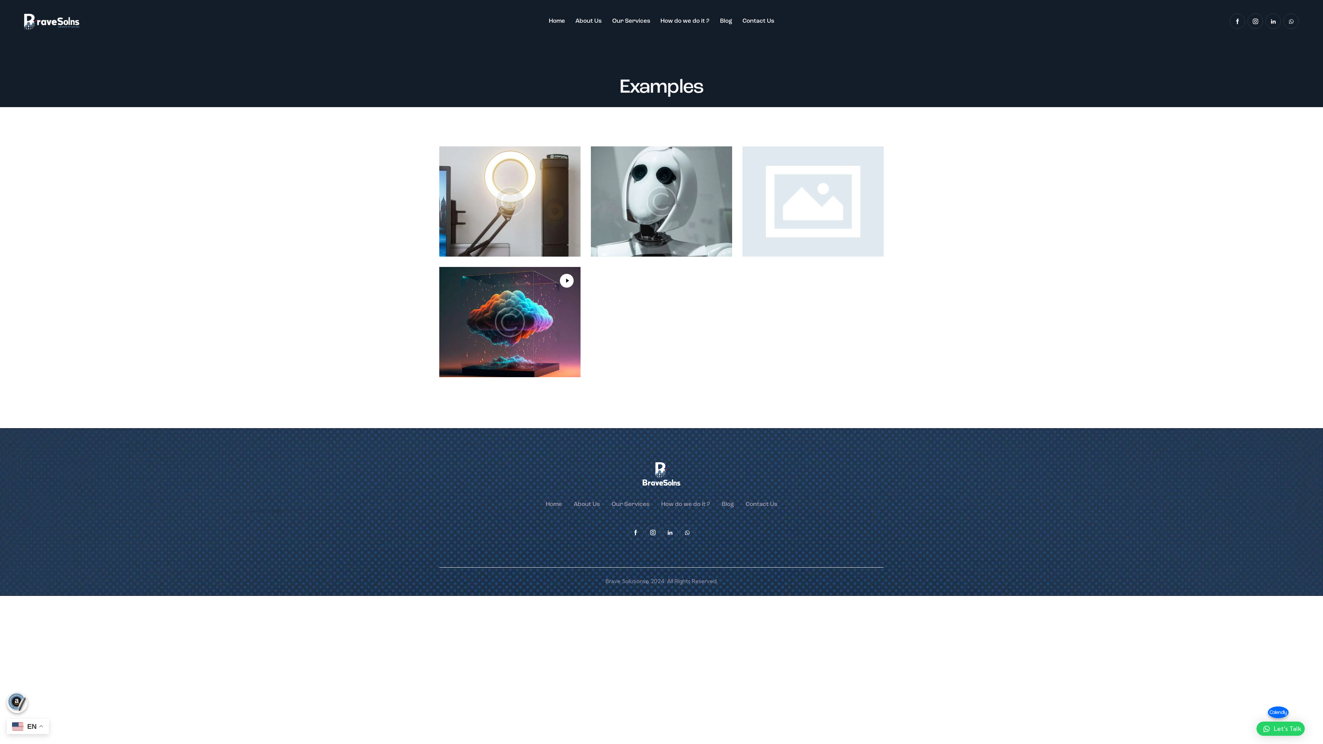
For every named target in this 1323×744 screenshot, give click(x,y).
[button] (1281, 729)
